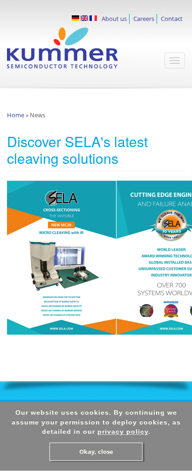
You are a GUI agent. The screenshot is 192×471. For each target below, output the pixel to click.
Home (15, 115)
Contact (172, 18)
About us (114, 18)
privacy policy (122, 431)
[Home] (76, 52)
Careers (143, 18)
